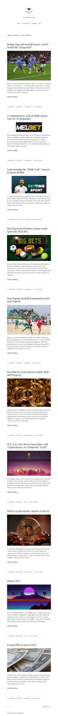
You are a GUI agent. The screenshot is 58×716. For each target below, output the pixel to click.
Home (18, 23)
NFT (40, 23)
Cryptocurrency (26, 23)
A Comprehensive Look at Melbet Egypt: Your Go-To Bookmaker (27, 117)
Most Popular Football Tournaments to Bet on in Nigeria (28, 300)
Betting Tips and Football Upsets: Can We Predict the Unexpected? (28, 46)
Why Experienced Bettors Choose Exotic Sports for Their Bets (27, 230)
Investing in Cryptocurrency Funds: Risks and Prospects (28, 373)
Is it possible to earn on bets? (22, 644)
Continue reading (13, 97)
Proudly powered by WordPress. (15, 713)
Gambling (34, 23)
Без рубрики (28, 106)
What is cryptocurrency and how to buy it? (28, 510)
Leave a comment (38, 107)
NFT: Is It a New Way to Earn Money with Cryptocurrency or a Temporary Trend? (27, 446)
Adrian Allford (12, 106)
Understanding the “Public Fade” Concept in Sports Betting (28, 171)
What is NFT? (14, 580)
